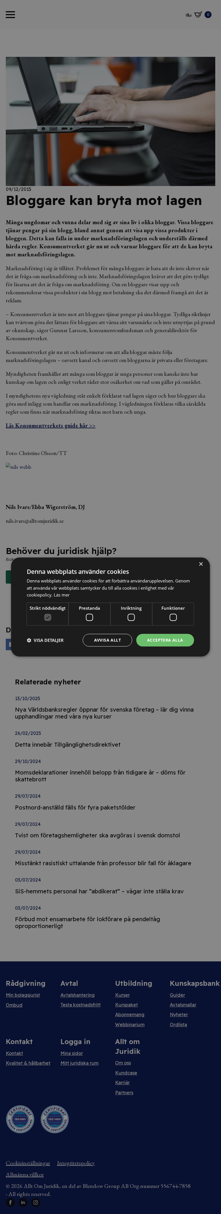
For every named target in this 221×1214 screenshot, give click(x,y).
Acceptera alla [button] (165, 640)
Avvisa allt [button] (107, 640)
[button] (45, 640)
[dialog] (110, 607)
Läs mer (62, 595)
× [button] (201, 564)
